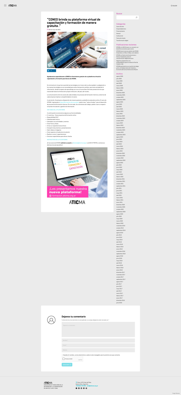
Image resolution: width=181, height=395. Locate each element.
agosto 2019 (119, 232)
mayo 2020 (119, 218)
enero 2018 (119, 270)
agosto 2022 (119, 162)
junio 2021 (119, 190)
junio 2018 (119, 258)
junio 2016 (119, 302)
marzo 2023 (119, 146)
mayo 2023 (119, 141)
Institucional (119, 36)
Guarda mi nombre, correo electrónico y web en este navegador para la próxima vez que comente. (91, 355)
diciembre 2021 (120, 179)
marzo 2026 (119, 85)
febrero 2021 (119, 200)
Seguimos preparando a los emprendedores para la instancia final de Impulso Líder (127, 62)
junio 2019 (119, 237)
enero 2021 (119, 202)
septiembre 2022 (120, 160)
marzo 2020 (119, 221)
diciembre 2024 (120, 116)
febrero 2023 (119, 148)
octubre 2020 (120, 209)
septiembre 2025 (120, 99)
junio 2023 (119, 139)
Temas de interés (120, 38)
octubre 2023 (120, 132)
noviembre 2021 (120, 181)
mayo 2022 (119, 169)
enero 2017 (119, 298)
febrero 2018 (119, 267)
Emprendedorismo (121, 29)
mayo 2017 (119, 288)
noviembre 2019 (120, 225)
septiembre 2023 (120, 134)
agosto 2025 (119, 102)
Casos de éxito (120, 26)
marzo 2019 (119, 244)
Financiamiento (120, 31)
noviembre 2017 (120, 274)
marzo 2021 (119, 197)
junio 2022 (119, 167)
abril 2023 (119, 144)
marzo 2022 (119, 174)
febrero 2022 (119, 176)
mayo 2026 (119, 81)
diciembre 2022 (120, 153)
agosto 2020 (119, 214)
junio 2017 (119, 286)
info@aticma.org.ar (92, 386)
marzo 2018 (119, 265)
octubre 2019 (120, 228)
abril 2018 (119, 263)
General (118, 33)
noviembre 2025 (120, 95)
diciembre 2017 (120, 272)
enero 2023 (119, 151)
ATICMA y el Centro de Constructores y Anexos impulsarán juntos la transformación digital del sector (126, 57)
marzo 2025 (119, 109)
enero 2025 (119, 113)
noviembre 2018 (120, 251)
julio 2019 (119, 235)
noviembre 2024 (120, 118)
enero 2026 (119, 90)
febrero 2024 (119, 125)
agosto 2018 (119, 256)
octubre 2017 (120, 277)
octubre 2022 (120, 158)
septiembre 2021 (120, 186)
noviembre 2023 (120, 130)
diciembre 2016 (120, 300)
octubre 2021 (120, 183)
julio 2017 (119, 284)
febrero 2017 (119, 295)
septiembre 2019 (120, 230)
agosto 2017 (119, 281)
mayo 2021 (119, 193)
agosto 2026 (119, 76)
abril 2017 (119, 291)
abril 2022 (119, 172)
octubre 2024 (120, 120)
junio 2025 (119, 104)
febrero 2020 (119, 223)
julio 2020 (119, 216)
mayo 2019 (119, 239)
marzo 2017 (119, 293)
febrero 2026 (119, 88)
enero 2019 (119, 249)
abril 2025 (119, 106)
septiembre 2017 (120, 279)
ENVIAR (66, 365)
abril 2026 (119, 83)
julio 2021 (119, 188)
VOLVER (174, 6)
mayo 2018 (119, 260)
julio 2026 (119, 78)
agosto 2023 (119, 137)
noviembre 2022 (120, 155)
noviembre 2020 (120, 207)
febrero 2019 (119, 246)
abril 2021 (119, 195)
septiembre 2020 (120, 211)
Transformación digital (122, 40)
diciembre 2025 (120, 92)
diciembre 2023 (120, 127)
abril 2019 (119, 242)
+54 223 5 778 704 (81, 386)
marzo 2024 (119, 123)
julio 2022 (119, 165)
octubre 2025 (120, 97)
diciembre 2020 (120, 204)
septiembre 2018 (120, 253)
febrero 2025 (119, 111)
